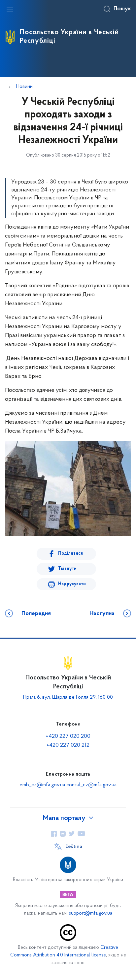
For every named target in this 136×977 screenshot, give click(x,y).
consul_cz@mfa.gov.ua (91, 785)
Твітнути (67, 568)
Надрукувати (72, 584)
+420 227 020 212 (68, 745)
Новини (24, 86)
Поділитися (70, 553)
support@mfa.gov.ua (90, 913)
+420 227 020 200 (68, 736)
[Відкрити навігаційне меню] (10, 10)
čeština (73, 846)
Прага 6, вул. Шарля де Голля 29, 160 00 (68, 697)
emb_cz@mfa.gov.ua (42, 785)
